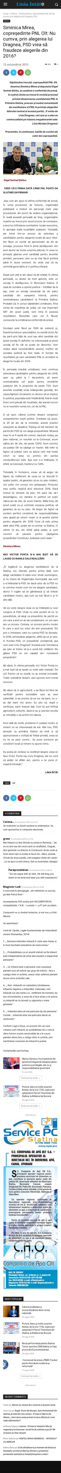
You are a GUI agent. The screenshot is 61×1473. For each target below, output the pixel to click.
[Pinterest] (21, 72)
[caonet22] (30, 1218)
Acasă (5, 13)
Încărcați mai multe (29, 1078)
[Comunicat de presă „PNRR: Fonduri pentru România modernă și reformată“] (11, 1364)
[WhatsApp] (28, 72)
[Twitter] (13, 72)
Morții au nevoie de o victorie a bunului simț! (33, 1404)
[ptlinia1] (30, 1132)
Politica (13, 13)
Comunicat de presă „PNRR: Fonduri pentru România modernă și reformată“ (40, 1363)
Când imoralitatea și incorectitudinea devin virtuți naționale (36, 1310)
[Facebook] (6, 72)
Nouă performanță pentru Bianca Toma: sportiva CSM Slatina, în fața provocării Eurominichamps (39, 1346)
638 (13, 783)
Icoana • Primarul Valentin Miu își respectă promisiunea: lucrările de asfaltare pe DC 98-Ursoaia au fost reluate (29, 1429)
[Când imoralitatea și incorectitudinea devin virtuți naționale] (11, 1311)
